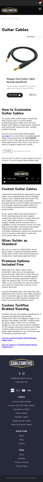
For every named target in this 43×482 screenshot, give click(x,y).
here (7, 136)
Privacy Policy (21, 466)
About (21, 436)
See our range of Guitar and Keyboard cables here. (19, 339)
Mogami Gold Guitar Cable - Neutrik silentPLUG (21, 80)
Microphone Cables (21, 409)
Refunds (21, 458)
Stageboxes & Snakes (21, 421)
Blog (21, 439)
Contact (21, 443)
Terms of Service (21, 462)
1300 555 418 (21, 382)
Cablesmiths (17, 478)
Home (4, 18)
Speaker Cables (21, 417)
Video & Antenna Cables (21, 424)
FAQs (21, 454)
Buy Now (13, 95)
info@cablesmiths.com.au (21, 378)
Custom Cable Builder (21, 401)
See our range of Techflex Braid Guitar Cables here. (19, 346)
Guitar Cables (15, 18)
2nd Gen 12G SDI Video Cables (21, 405)
